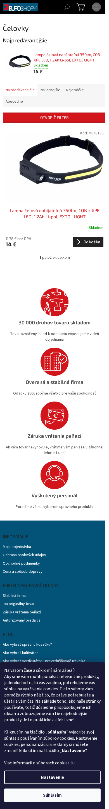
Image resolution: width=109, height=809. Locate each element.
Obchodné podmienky (21, 563)
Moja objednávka (17, 547)
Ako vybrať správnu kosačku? (27, 644)
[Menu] (96, 7)
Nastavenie (52, 777)
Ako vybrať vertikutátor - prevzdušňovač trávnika (44, 661)
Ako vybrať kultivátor (20, 653)
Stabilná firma (14, 596)
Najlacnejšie (50, 90)
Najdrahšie (75, 90)
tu (72, 763)
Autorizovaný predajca (22, 620)
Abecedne (14, 101)
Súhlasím (52, 795)
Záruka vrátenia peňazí (22, 612)
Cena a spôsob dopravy (22, 571)
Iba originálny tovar (19, 604)
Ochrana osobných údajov (24, 555)
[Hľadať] (67, 7)
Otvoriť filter (54, 117)
